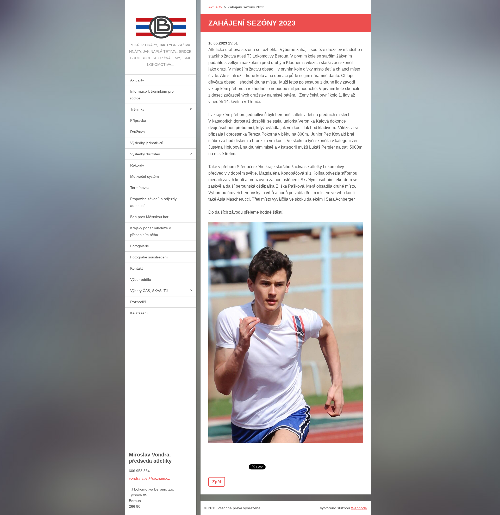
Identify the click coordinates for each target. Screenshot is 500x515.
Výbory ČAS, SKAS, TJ (149, 291)
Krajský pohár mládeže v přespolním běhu (150, 231)
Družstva (137, 132)
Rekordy (137, 165)
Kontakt (136, 268)
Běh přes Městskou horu (150, 217)
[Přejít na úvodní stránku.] (160, 21)
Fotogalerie (139, 246)
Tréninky (137, 109)
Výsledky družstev (145, 154)
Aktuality (137, 80)
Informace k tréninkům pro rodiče (152, 94)
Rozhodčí (138, 302)
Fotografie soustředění (149, 257)
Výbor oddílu (140, 279)
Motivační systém (144, 176)
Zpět (216, 482)
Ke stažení (139, 313)
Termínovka (139, 188)
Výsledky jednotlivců (146, 143)
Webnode (359, 508)
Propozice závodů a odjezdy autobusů (153, 202)
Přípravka (138, 120)
